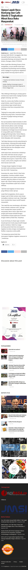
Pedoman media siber (6, 561)
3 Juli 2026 (11, 423)
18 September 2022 (19, 24)
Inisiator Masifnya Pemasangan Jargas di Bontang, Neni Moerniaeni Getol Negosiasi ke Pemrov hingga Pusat (14, 86)
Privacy (15, 561)
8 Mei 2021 (11, 362)
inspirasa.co (8, 24)
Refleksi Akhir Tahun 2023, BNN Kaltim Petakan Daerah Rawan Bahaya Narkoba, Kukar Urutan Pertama (13, 407)
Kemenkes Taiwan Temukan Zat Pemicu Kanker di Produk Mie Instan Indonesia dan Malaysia (16, 429)
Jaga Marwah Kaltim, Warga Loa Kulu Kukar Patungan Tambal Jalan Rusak (17, 383)
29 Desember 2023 (6, 411)
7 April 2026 (11, 386)
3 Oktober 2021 (12, 351)
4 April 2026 (11, 378)
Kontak (2, 563)
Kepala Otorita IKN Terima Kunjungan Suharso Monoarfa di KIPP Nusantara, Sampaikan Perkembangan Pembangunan (12, 532)
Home (2, 7)
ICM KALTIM (23, 566)
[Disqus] (14, 284)
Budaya (6, 7)
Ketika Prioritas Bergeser (15, 421)
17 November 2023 (12, 418)
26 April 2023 (11, 432)
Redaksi (21, 561)
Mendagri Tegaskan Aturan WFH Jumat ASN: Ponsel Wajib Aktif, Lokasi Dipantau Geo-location (17, 367)
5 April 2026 (11, 370)
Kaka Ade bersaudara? (14, 349)
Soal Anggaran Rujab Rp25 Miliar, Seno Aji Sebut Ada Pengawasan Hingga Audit (17, 375)
